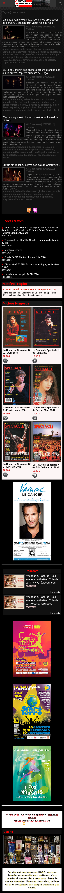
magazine (20, 54)
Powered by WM (47, 824)
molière (30, 54)
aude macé (26, 49)
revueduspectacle (12, 60)
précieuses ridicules (22, 57)
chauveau (48, 49)
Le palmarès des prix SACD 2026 (22, 265)
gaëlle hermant (32, 102)
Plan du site (15, 824)
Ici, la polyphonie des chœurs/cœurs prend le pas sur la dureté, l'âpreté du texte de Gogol (31, 71)
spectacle (50, 60)
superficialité (9, 62)
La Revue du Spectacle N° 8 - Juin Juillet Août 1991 (46, 466)
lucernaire (7, 54)
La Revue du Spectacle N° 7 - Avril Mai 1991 (17, 465)
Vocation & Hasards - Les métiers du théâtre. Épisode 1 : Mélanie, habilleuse (42, 600)
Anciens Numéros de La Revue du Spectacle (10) (29, 289)
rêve (39, 107)
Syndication (31, 824)
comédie (7, 52)
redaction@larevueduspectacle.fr (32, 821)
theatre (21, 62)
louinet (6, 152)
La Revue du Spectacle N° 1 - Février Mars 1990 (17, 408)
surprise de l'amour (12, 199)
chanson (37, 49)
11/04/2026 (31, 607)
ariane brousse (10, 49)
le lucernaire (20, 149)
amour (5, 99)
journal (23, 104)
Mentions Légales (13, 241)
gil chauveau (20, 52)
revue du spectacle (44, 57)
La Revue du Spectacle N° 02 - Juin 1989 (46, 351)
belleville (28, 99)
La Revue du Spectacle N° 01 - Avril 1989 (17, 351)
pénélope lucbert (43, 152)
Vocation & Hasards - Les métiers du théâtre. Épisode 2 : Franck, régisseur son (42, 579)
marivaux (38, 194)
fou (20, 102)
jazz (55, 191)
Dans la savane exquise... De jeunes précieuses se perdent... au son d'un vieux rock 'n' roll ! (30, 21)
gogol (5, 104)
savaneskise (29, 60)
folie (15, 102)
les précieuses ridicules (41, 149)
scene (40, 60)
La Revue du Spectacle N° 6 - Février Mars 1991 (46, 408)
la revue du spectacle (48, 52)
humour (32, 52)
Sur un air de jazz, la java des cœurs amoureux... (31, 164)
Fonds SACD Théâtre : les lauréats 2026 (25, 248)
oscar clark (42, 54)
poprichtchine (28, 107)
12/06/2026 (31, 586)
